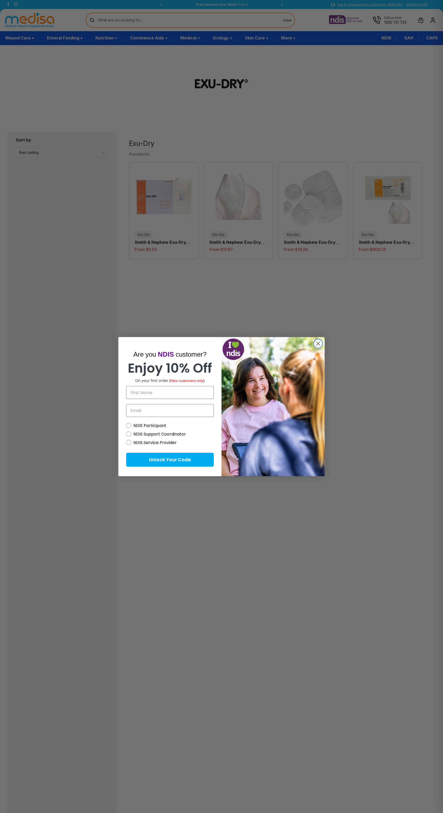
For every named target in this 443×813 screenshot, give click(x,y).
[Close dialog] (318, 343)
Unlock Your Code (170, 459)
